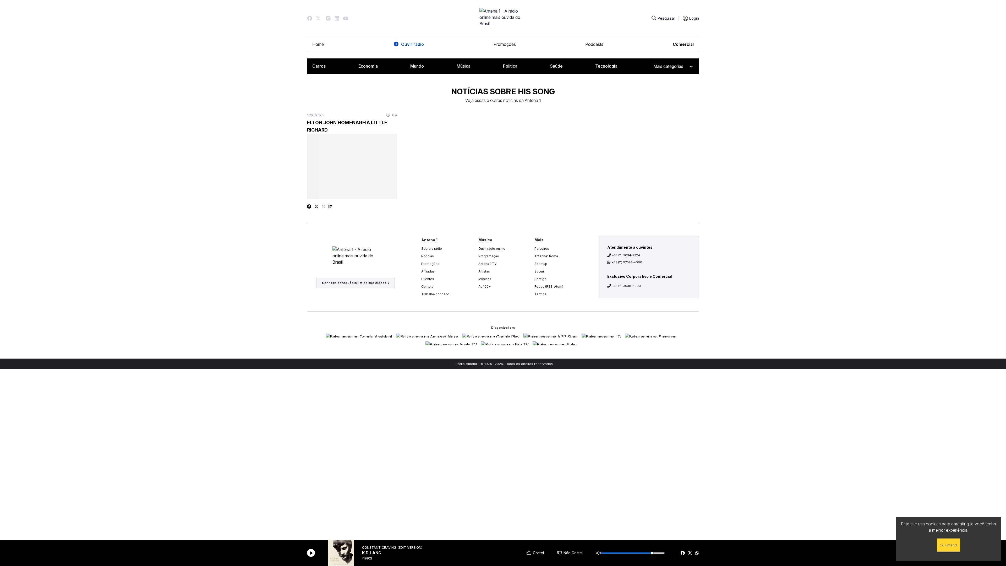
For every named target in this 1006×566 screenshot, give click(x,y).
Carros (319, 66)
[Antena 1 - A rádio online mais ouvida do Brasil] (503, 18)
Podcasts (594, 44)
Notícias (427, 256)
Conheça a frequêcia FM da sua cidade (354, 283)
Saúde (556, 66)
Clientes (427, 279)
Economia (368, 66)
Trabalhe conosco (435, 294)
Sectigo (540, 279)
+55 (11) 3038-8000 (626, 286)
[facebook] (683, 553)
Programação (488, 256)
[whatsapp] (697, 553)
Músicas (484, 279)
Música (464, 66)
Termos (540, 294)
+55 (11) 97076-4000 (627, 262)
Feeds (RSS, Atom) (548, 287)
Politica (510, 66)
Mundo (417, 66)
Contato (427, 287)
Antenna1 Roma (546, 256)
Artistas (484, 271)
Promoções (505, 44)
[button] (309, 18)
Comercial (683, 44)
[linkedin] (330, 206)
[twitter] (690, 553)
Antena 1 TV (487, 264)
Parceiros (541, 249)
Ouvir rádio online (491, 249)
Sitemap (540, 264)
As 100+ (484, 287)
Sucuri (539, 271)
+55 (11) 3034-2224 (626, 255)
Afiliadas (428, 271)
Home (318, 44)
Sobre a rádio (431, 249)
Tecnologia (606, 66)
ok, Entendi (948, 545)
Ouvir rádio (412, 44)
